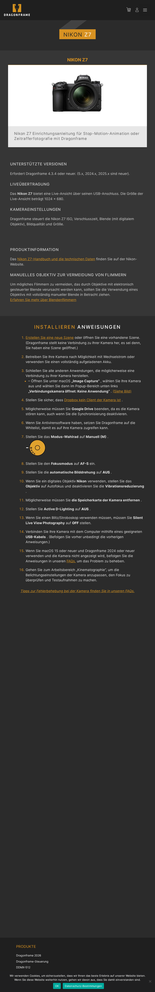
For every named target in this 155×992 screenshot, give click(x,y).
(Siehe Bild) (122, 391)
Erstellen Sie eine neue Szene (50, 338)
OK (57, 986)
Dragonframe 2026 (28, 955)
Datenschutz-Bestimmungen (83, 986)
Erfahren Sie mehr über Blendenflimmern (43, 300)
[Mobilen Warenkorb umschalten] (130, 10)
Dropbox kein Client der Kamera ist (92, 400)
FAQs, (71, 561)
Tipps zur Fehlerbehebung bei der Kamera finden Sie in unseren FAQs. (78, 591)
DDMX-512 (23, 967)
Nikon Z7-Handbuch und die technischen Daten (56, 259)
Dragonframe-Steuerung (32, 961)
